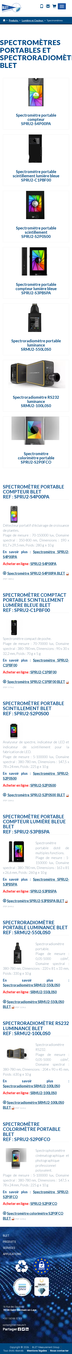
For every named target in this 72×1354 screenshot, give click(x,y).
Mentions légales (37, 1350)
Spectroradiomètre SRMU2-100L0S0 (31, 1086)
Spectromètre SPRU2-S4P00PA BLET (36, 573)
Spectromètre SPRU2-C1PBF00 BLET (36, 682)
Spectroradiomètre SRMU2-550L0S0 (31, 985)
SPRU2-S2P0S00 (43, 785)
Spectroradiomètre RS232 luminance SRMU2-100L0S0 (36, 401)
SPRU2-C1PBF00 (43, 672)
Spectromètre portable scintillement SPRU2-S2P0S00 (36, 232)
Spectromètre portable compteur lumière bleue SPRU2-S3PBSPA (36, 288)
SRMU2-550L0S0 (43, 992)
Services (9, 1247)
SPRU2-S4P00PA (43, 564)
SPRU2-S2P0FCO (43, 1203)
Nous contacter (59, 1350)
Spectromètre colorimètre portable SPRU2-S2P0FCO (36, 457)
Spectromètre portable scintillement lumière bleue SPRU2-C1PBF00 (36, 175)
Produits (9, 1241)
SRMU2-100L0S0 (43, 1093)
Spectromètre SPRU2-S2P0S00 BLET (36, 795)
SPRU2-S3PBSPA (43, 891)
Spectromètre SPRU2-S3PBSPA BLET (35, 901)
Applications (12, 1254)
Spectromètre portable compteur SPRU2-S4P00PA (36, 119)
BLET (6, 1235)
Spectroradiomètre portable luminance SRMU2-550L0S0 (36, 344)
